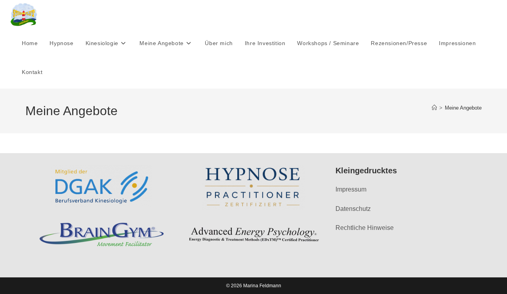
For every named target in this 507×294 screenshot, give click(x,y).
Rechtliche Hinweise (364, 227)
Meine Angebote (463, 108)
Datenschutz (353, 208)
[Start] (434, 108)
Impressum (350, 189)
